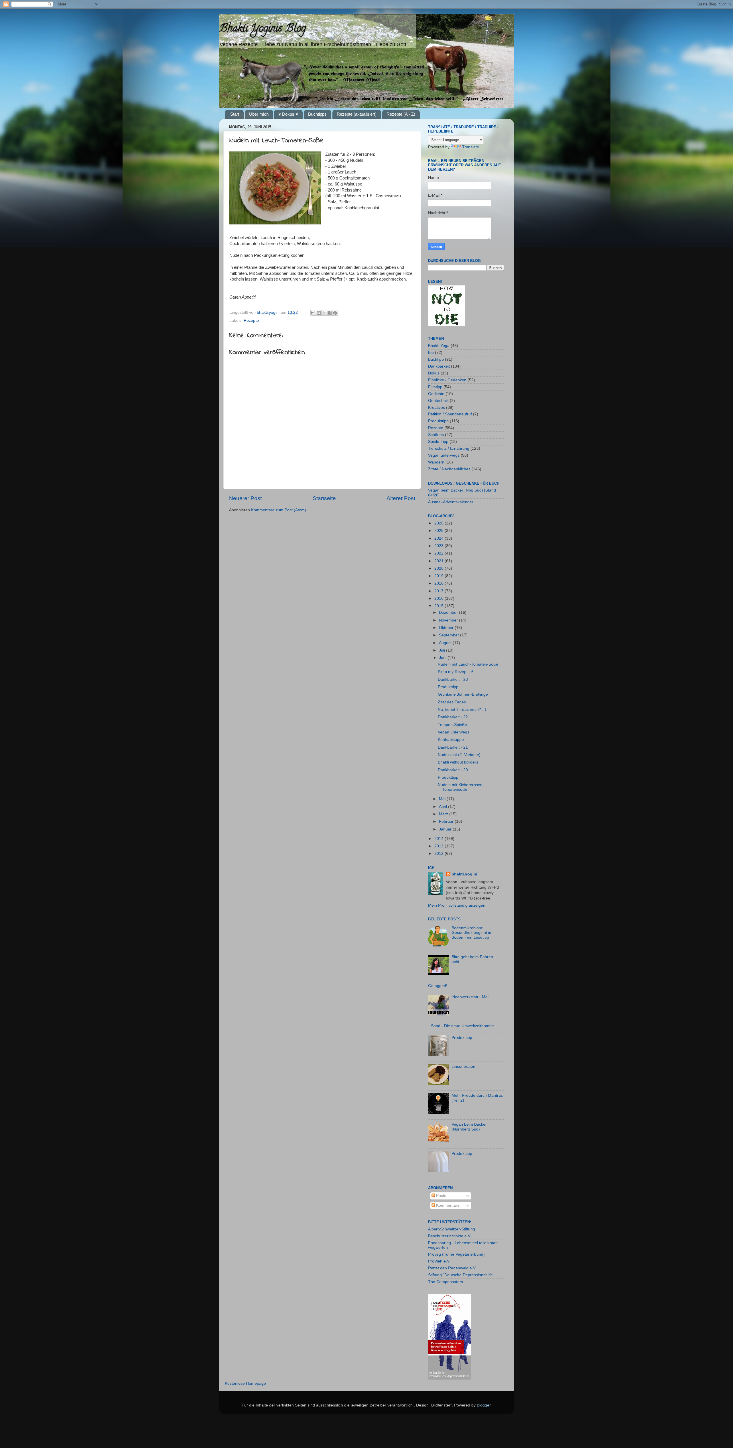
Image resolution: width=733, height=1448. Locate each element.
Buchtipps (317, 114)
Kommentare (447, 1205)
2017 (439, 591)
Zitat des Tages (452, 702)
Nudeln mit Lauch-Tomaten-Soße (468, 664)
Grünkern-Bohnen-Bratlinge (463, 694)
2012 (439, 853)
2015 (439, 606)
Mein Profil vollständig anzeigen (456, 905)
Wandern (436, 462)
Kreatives (436, 407)
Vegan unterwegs (444, 455)
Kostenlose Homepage (245, 1383)
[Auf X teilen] (324, 313)
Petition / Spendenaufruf (450, 414)
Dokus (434, 373)
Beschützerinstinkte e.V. (449, 1236)
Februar (447, 821)
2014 (439, 839)
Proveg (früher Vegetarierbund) (456, 1254)
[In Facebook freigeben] (329, 313)
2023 (439, 546)
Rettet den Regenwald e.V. (452, 1268)
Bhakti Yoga (439, 346)
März (444, 814)
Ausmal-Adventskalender (450, 502)
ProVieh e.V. (439, 1261)
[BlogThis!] (319, 313)
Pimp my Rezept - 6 (456, 672)
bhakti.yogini (269, 312)
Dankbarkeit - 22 (453, 717)
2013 (439, 846)
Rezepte (251, 320)
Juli (442, 650)
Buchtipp (436, 359)
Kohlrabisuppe (451, 739)
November (449, 620)
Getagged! (437, 986)
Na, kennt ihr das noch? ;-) (462, 709)
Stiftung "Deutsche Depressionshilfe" (461, 1275)
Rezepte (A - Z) (401, 114)
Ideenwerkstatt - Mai (470, 997)
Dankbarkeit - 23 (453, 679)
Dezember (449, 612)
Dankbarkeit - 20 (453, 770)
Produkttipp (438, 421)
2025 (439, 530)
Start (234, 114)
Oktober (447, 628)
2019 (439, 576)
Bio (431, 352)
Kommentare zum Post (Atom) (278, 510)
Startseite (324, 498)
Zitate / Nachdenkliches (449, 469)
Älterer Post (401, 498)
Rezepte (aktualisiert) (357, 114)
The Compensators (445, 1282)
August (446, 643)
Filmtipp (435, 387)
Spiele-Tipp (438, 441)
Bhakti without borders (458, 762)
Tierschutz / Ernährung (448, 448)
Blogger (483, 1405)
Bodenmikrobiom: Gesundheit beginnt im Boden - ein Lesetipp (472, 932)
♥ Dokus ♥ (288, 114)
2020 (439, 568)
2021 (439, 561)
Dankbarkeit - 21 (453, 747)
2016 (439, 598)
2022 (439, 553)
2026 (439, 523)
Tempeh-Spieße (452, 725)
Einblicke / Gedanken (447, 380)
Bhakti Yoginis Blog (262, 29)
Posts (440, 1195)
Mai (443, 799)
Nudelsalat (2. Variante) (459, 755)
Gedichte (436, 394)
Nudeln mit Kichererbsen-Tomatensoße (461, 787)
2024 (439, 538)
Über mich (259, 114)
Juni (443, 658)
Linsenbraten (463, 1066)
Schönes (436, 435)
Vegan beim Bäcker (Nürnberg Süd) (469, 1126)
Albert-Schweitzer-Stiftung (451, 1229)
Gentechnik (438, 401)
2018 (439, 583)
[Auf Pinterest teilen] (335, 313)
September (449, 635)
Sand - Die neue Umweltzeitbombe (462, 1026)
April (443, 806)
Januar (446, 829)
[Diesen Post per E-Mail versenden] (313, 313)
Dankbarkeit (439, 366)
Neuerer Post (245, 498)
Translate (470, 147)
